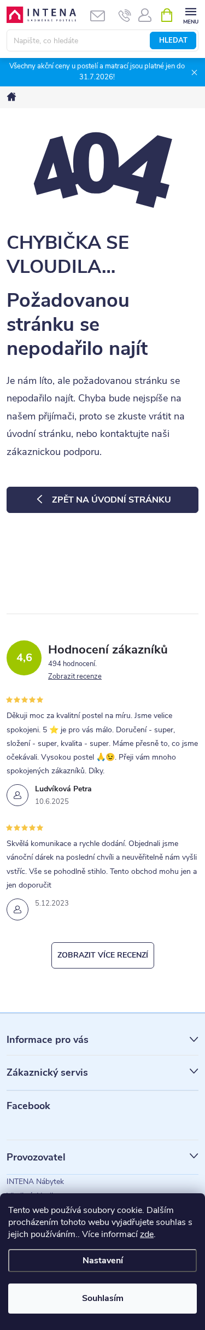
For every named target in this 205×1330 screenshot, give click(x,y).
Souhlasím (103, 1298)
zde (147, 1234)
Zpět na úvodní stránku (111, 500)
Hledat (173, 40)
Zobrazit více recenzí (102, 955)
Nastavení (103, 1261)
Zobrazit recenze (75, 676)
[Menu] (190, 14)
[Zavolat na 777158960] (125, 15)
